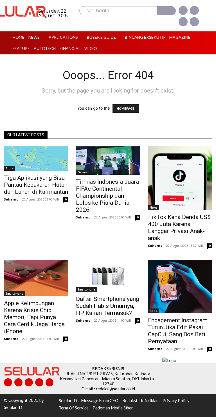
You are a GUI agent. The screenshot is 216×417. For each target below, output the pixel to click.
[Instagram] (194, 10)
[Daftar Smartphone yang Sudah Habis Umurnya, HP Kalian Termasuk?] (108, 276)
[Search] (166, 10)
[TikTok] (29, 382)
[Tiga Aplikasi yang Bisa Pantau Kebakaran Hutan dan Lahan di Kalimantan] (36, 158)
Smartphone (14, 294)
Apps (9, 168)
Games (82, 172)
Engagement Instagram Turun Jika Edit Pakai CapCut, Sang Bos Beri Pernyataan (178, 331)
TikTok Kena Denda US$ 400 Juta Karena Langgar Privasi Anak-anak (179, 227)
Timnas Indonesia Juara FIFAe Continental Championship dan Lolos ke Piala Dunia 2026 (107, 195)
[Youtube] (194, 21)
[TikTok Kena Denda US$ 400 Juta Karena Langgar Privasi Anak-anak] (180, 178)
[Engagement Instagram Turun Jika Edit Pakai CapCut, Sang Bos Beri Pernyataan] (180, 286)
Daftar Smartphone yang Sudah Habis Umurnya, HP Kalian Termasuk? (107, 306)
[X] (183, 21)
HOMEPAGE (125, 108)
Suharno (11, 199)
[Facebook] (183, 10)
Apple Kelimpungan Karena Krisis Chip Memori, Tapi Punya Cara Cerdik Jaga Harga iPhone (34, 317)
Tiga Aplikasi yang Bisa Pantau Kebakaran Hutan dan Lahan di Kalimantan (36, 184)
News (154, 207)
